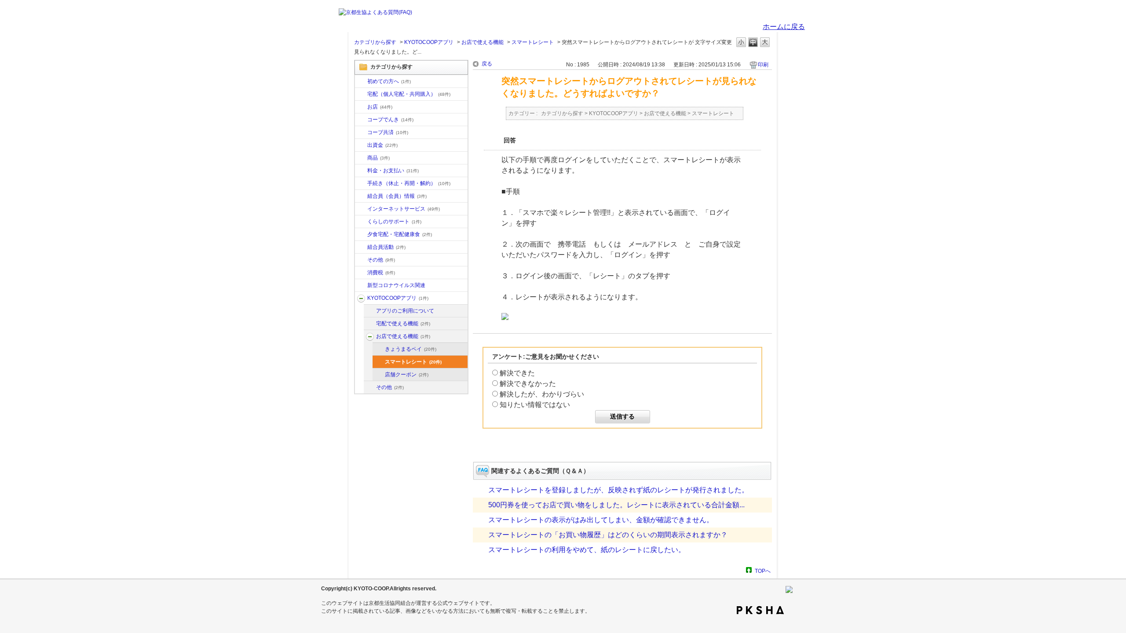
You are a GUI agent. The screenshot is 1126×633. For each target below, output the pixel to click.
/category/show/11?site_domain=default (361, 158)
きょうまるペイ (410, 349)
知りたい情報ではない (535, 404)
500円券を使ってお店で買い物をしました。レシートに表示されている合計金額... (616, 505)
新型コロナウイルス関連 (396, 285)
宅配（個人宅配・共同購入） (408, 94)
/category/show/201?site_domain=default (370, 311)
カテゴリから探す (375, 42)
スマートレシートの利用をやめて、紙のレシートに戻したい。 (586, 549)
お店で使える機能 (482, 42)
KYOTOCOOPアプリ (428, 42)
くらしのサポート (394, 221)
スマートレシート (533, 42)
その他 (381, 260)
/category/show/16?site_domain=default (361, 222)
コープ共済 (387, 132)
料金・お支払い (393, 170)
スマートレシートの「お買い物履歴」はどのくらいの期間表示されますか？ (608, 534)
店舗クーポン (406, 374)
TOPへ (763, 571)
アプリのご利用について (405, 311)
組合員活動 (386, 247)
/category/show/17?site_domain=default (361, 235)
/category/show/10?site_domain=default (361, 82)
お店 (379, 107)
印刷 (763, 65)
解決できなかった (528, 383)
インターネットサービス (403, 209)
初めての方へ (389, 81)
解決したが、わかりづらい (542, 394)
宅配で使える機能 (403, 323)
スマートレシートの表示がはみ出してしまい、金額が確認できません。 (600, 520)
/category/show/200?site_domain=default (361, 298)
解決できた (517, 373)
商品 (378, 158)
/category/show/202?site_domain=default (370, 324)
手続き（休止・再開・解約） (408, 183)
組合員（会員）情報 (397, 196)
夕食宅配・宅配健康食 (399, 234)
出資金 (382, 145)
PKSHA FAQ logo (760, 610)
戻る (487, 64)
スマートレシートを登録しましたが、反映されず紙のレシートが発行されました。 (618, 490)
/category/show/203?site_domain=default (370, 337)
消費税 (381, 272)
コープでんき (390, 119)
